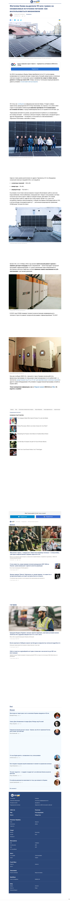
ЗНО (11, 847)
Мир (11, 812)
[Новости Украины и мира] (12, 522)
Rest (11, 706)
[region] (35, 92)
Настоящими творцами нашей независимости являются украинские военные (30, 763)
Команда (37, 798)
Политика (37, 810)
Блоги (11, 815)
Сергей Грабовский (14, 782)
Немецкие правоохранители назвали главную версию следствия (25, 645)
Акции (11, 857)
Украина (12, 409)
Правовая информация (15, 800)
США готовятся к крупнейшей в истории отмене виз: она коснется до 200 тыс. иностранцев (33, 652)
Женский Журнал (13, 890)
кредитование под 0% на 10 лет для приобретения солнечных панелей (38, 380)
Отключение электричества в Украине (26, 409)
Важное (12, 525)
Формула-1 (12, 836)
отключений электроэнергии (29, 81)
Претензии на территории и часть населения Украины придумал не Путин (29, 713)
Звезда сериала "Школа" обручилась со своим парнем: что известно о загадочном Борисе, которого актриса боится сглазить (31, 575)
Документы (37, 802)
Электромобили (38, 855)
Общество (38, 815)
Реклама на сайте (13, 802)
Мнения (12, 710)
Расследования (39, 812)
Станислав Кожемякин (19, 14)
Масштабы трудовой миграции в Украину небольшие (22, 636)
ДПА (36, 845)
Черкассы (12, 826)
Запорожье (12, 824)
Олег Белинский (13, 733)
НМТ (36, 847)
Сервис (36, 857)
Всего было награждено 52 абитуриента (19, 567)
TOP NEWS (13, 605)
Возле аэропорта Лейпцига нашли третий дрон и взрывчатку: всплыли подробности (35, 643)
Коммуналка (28, 14)
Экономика (18, 521)
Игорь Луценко (13, 723)
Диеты (11, 866)
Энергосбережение (38, 409)
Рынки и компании (14, 872)
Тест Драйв (12, 855)
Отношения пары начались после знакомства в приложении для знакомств (27, 578)
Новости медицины (14, 879)
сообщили (21, 104)
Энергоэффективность (48, 409)
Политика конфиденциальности (41, 800)
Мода (36, 888)
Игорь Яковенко (14, 775)
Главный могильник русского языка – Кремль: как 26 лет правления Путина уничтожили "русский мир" (30, 730)
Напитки (36, 864)
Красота (12, 888)
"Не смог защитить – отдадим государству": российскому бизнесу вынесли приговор (30, 772)
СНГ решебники (13, 849)
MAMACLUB (37, 879)
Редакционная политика (15, 412)
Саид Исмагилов (14, 766)
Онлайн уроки (13, 845)
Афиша (11, 885)
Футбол (11, 832)
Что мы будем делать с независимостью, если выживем (25, 755)
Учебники (37, 842)
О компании (12, 798)
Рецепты (12, 864)
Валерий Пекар (13, 715)
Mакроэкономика (38, 872)
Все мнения (13, 788)
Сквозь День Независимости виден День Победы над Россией (26, 721)
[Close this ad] (69, 899)
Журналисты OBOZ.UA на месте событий (43, 804)
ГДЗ (11, 842)
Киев (16, 409)
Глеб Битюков (13, 757)
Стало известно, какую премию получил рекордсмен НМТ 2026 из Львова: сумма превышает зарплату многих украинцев (29, 564)
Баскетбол (37, 832)
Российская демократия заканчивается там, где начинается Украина (28, 780)
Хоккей (11, 834)
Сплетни (36, 885)
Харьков (37, 821)
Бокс (36, 834)
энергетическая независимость (60, 409)
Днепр (36, 824)
